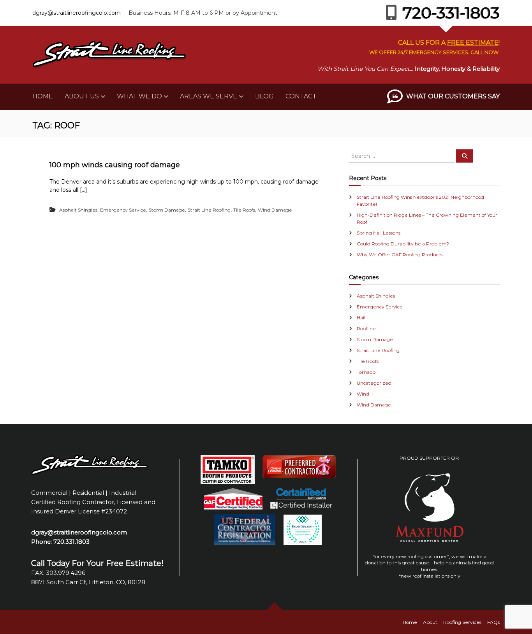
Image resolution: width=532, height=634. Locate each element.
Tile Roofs (244, 210)
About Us (82, 96)
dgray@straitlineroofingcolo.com (76, 12)
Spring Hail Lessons (378, 233)
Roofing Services (462, 622)
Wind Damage (275, 210)
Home (42, 96)
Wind (363, 394)
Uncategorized (374, 383)
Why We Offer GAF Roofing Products (399, 254)
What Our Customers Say (453, 96)
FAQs (493, 622)
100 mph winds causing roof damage (114, 165)
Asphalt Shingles (78, 210)
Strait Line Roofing (209, 210)
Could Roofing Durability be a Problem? (403, 244)
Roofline (366, 328)
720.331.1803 (71, 541)
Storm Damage (167, 210)
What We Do (139, 96)
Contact (301, 96)
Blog (264, 96)
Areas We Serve (208, 96)
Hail (361, 318)
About (430, 622)
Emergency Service (123, 210)
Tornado (366, 372)
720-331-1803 (451, 12)
